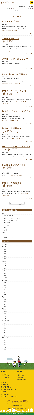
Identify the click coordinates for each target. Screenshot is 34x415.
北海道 (5, 244)
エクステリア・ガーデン (10, 220)
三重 (5, 302)
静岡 (5, 299)
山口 (5, 330)
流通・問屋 (7, 223)
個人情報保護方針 (6, 387)
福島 (5, 258)
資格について (21, 374)
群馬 (5, 266)
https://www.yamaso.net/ (9, 51)
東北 (4, 246)
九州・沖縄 (6, 337)
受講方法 (20, 377)
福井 (5, 294)
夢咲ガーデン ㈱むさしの (15, 58)
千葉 (5, 275)
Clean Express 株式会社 (15, 74)
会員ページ (4, 384)
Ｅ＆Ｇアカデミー (10, 21)
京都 (5, 313)
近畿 (4, 309)
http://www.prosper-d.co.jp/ (10, 120)
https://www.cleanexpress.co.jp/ (11, 83)
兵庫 (5, 318)
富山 (5, 290)
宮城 (5, 256)
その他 (5, 230)
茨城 (5, 263)
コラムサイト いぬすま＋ (9, 397)
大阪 (5, 316)
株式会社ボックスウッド (14, 164)
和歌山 (5, 311)
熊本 (5, 349)
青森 (5, 249)
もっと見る (29, 33)
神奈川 (5, 278)
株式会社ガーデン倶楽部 (14, 91)
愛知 (5, 304)
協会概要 (4, 374)
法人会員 (4, 213)
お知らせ (3, 392)
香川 (5, 335)
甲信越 (5, 280)
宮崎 (5, 347)
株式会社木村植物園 (12, 128)
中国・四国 (6, 321)
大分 (5, 342)
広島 (5, 328)
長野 (5, 282)
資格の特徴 (21, 376)
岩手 (5, 254)
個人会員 (4, 232)
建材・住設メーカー (9, 215)
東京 (5, 273)
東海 (4, 297)
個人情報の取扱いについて (9, 389)
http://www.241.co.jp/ (18, 138)
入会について (5, 377)
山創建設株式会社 (10, 38)
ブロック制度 (5, 376)
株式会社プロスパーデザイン (16, 111)
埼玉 (5, 270)
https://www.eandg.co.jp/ (9, 30)
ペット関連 (7, 225)
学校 (5, 227)
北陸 (4, 287)
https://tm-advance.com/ (23, 157)
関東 (4, 261)
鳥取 (5, 323)
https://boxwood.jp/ (16, 175)
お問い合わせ (5, 394)
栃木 (5, 268)
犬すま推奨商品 (21, 380)
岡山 (5, 325)
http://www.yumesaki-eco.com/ (20, 66)
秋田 (5, 251)
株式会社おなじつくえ (13, 183)
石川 (5, 292)
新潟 (5, 285)
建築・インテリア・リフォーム (12, 218)
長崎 (5, 345)
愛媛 (5, 333)
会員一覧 (3, 382)
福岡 (5, 340)
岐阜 (5, 306)
